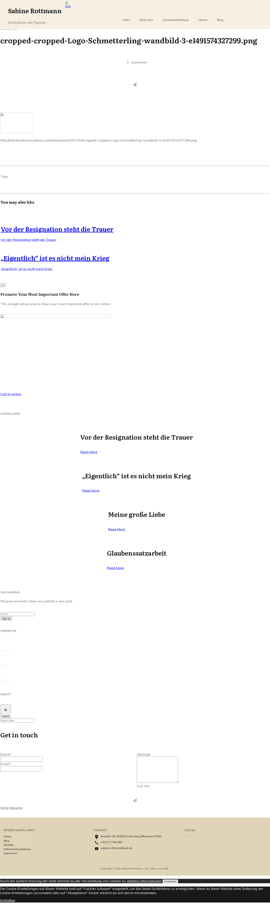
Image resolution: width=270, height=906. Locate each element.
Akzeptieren (170, 881)
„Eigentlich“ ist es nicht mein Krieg (55, 257)
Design (5, 680)
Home (7, 836)
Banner (5, 651)
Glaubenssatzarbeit (136, 552)
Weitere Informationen (144, 881)
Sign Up (6, 618)
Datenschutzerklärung (17, 849)
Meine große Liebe (136, 514)
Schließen (7, 900)
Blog (3, 665)
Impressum (10, 853)
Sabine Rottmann (35, 10)
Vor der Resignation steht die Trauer (57, 228)
